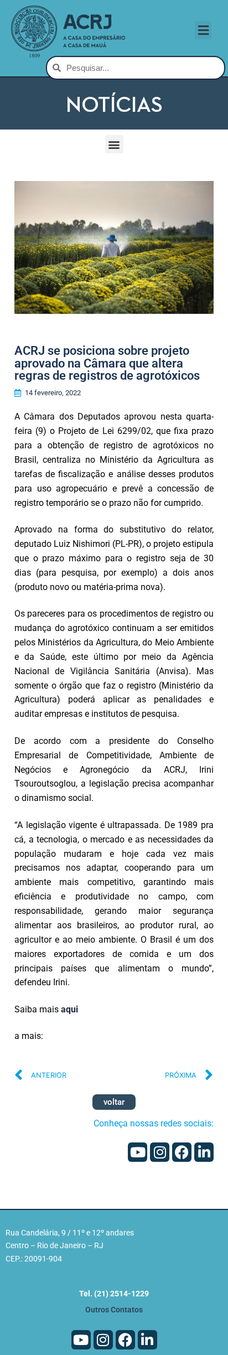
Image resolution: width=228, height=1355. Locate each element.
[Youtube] (137, 1152)
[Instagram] (159, 1152)
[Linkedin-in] (204, 1152)
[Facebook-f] (181, 1152)
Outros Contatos (114, 1310)
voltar (114, 1102)
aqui (69, 1009)
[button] (203, 30)
